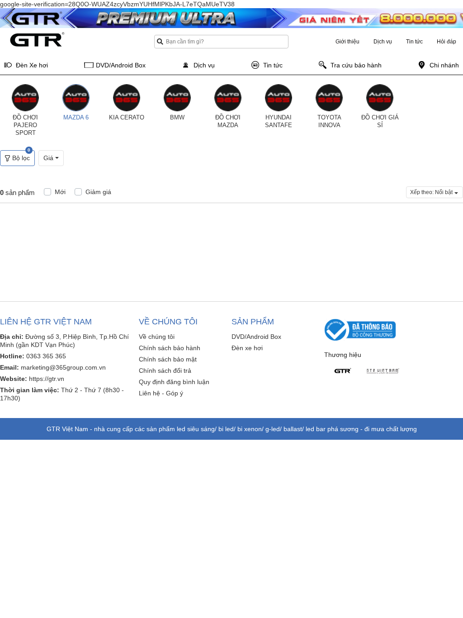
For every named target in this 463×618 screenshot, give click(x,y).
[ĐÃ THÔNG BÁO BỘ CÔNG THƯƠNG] (360, 329)
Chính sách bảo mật (168, 359)
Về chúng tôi (157, 336)
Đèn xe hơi (247, 348)
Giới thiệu (347, 41)
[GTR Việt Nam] (383, 371)
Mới (60, 191)
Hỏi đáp (446, 41)
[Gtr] (342, 371)
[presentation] (9, 18)
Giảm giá (98, 191)
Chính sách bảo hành (169, 348)
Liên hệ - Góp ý (161, 393)
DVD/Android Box (256, 336)
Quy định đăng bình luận (174, 381)
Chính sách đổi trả (165, 370)
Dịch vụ (382, 41)
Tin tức (414, 41)
